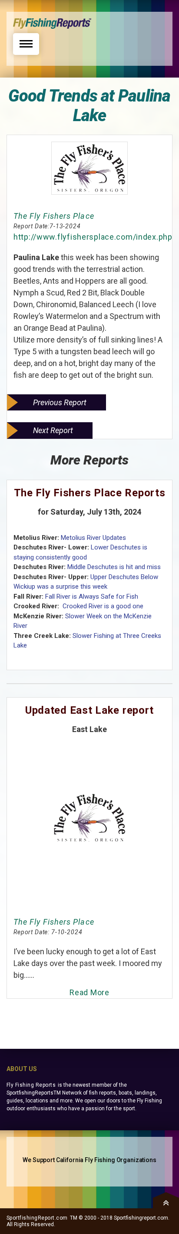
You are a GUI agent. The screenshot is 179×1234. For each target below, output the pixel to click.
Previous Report (59, 402)
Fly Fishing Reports (31, 1085)
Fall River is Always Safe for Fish (91, 596)
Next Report (53, 430)
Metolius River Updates (93, 538)
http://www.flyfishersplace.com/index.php (92, 236)
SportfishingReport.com (37, 1218)
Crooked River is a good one (102, 606)
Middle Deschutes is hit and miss (114, 567)
